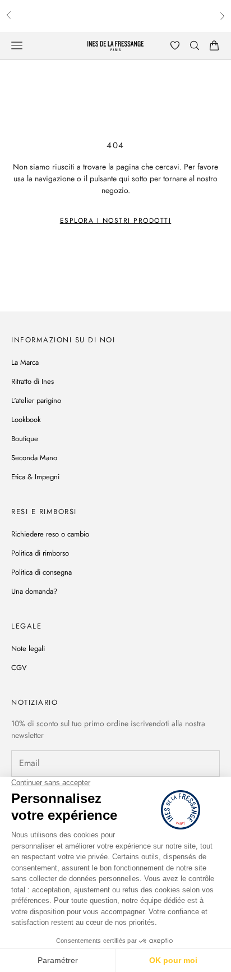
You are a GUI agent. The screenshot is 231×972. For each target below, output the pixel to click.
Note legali (28, 648)
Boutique (24, 438)
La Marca (25, 362)
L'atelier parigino (36, 400)
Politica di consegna (41, 572)
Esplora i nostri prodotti (116, 221)
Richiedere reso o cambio (50, 534)
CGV (19, 667)
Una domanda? (34, 591)
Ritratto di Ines (32, 381)
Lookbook (26, 419)
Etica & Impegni (35, 476)
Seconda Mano (34, 457)
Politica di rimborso (40, 553)
